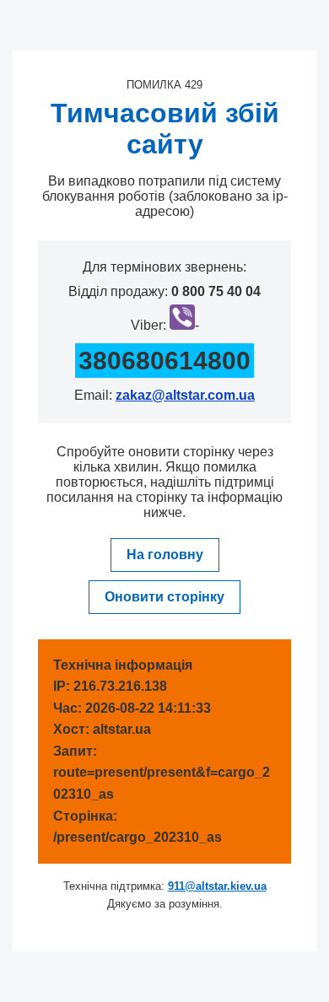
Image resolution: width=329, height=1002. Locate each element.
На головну (165, 554)
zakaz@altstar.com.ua (185, 395)
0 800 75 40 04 (216, 291)
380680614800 (164, 360)
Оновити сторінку (164, 597)
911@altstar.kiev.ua (217, 886)
